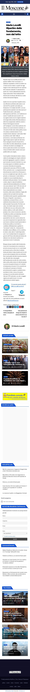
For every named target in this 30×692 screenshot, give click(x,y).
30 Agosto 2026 (9, 600)
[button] (25, 14)
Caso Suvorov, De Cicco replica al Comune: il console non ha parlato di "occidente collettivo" (15, 487)
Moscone (18, 600)
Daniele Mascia (17, 367)
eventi (5, 594)
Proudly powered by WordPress (8, 679)
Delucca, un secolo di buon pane (11, 482)
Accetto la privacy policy (9, 536)
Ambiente (26, 682)
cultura (12, 682)
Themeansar (25, 679)
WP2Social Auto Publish (9, 690)
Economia (17, 682)
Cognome (5, 520)
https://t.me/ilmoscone (12, 300)
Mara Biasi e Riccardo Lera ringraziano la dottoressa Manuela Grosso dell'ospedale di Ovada (14, 476)
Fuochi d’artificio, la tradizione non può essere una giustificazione (14, 381)
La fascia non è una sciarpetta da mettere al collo (13, 364)
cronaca (11, 686)
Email (4, 526)
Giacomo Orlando (18, 350)
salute (10, 344)
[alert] (15, 502)
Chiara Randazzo (20, 617)
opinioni (8, 22)
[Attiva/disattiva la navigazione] (14, 14)
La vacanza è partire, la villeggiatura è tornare (15, 493)
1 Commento (9, 620)
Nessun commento (9, 603)
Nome (4, 515)
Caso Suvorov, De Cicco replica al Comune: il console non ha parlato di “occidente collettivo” (14, 561)
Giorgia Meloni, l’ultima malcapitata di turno (8, 312)
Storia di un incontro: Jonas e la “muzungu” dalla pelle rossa (13, 615)
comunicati (6, 611)
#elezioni (14, 42)
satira (15, 686)
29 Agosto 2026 (9, 617)
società (7, 682)
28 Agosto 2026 (9, 634)
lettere (19, 686)
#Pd (18, 42)
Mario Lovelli (16, 38)
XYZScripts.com (22, 690)
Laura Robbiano (16, 383)
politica (3, 682)
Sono (4, 531)
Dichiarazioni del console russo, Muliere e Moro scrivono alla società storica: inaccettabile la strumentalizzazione (15, 574)
